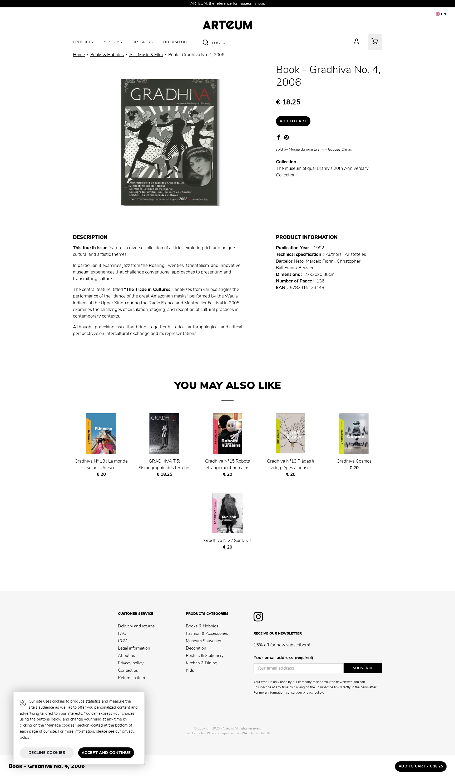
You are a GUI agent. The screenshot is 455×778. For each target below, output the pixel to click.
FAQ (122, 633)
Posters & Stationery (205, 656)
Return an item (131, 678)
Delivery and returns (136, 626)
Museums (112, 42)
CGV (122, 641)
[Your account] (356, 42)
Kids (190, 670)
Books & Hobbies (202, 626)
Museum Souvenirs (203, 641)
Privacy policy (131, 663)
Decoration (175, 42)
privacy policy (313, 692)
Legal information (134, 648)
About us (126, 656)
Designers (142, 42)
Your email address (283, 658)
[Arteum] (227, 24)
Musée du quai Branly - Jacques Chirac (320, 149)
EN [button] (443, 14)
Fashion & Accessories (207, 633)
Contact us (128, 670)
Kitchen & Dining (201, 663)
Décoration (196, 648)
